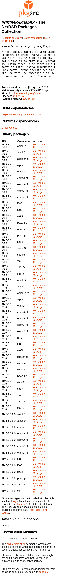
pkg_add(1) (22, 504)
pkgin (15, 501)
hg (29, 99)
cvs (24, 99)
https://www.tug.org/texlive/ (27, 93)
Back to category (12, 38)
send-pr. (43, 572)
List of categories (32, 38)
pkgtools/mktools (11, 114)
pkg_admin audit (16, 544)
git (33, 99)
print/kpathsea (9, 127)
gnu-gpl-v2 (19, 96)
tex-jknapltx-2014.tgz (39, 146)
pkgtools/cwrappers (32, 114)
